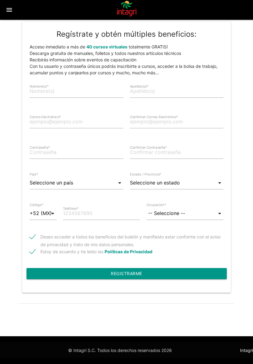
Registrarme (126, 273)
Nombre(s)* (39, 86)
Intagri (246, 350)
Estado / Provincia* (145, 174)
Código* (37, 205)
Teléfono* (70, 208)
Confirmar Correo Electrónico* (154, 117)
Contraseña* (40, 147)
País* (34, 174)
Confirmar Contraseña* (148, 147)
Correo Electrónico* (45, 117)
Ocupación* (156, 205)
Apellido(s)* (139, 86)
